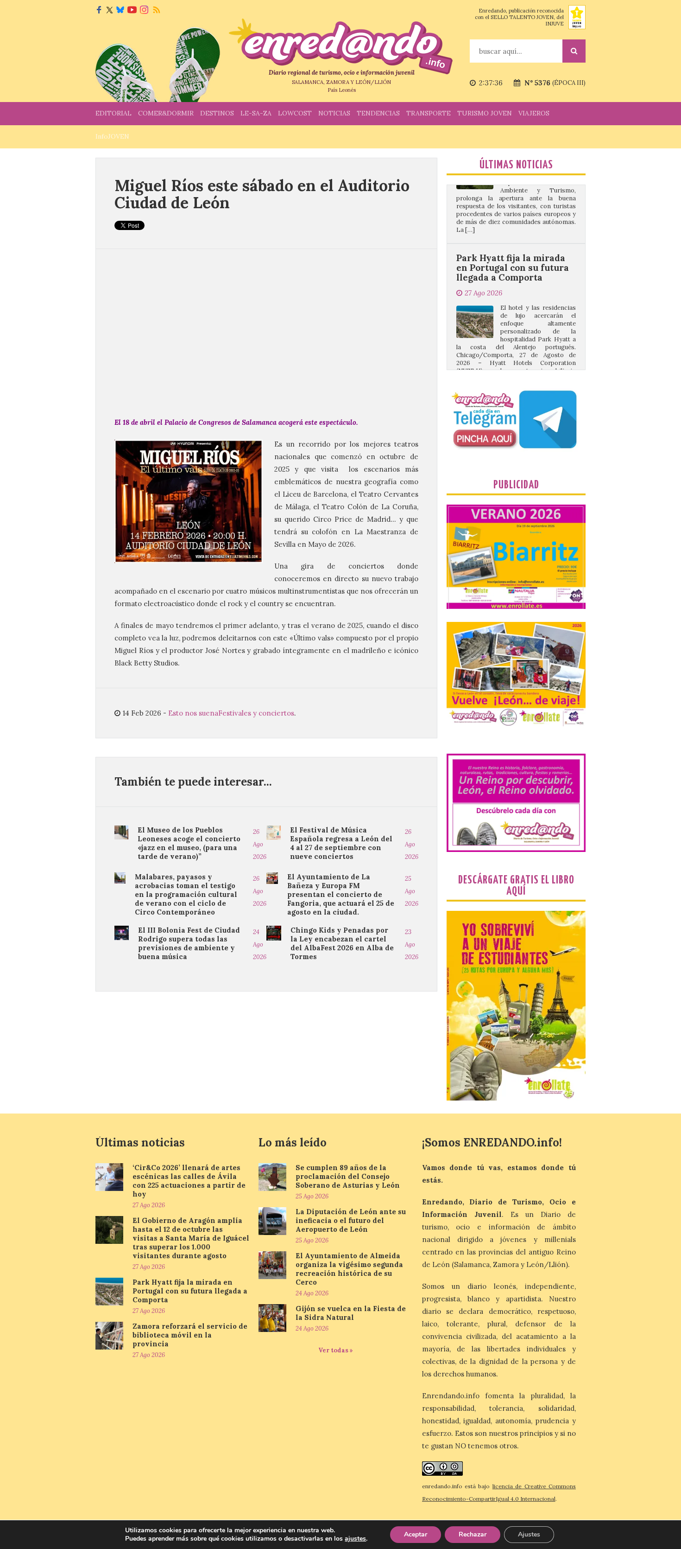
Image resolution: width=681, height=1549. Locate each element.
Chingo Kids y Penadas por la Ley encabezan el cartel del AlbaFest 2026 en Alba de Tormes (342, 943)
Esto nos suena (193, 713)
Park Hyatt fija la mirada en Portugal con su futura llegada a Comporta (512, 219)
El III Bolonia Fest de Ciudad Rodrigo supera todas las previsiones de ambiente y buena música (189, 943)
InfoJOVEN (112, 136)
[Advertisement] (266, 332)
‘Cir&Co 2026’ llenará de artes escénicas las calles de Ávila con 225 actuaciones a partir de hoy (189, 1180)
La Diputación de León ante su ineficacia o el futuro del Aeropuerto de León (351, 1220)
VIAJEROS (533, 113)
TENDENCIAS (378, 113)
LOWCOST (295, 113)
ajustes (355, 1539)
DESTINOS (217, 113)
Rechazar (472, 1534)
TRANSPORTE (428, 113)
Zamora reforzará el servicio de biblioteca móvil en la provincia (503, 368)
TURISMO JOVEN (484, 113)
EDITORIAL (113, 113)
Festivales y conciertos (256, 713)
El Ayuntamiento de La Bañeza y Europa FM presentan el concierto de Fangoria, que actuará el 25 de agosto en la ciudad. (340, 894)
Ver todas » (335, 1350)
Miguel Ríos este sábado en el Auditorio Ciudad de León (262, 193)
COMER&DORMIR (166, 113)
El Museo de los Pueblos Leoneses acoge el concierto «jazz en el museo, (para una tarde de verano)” (189, 843)
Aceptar (415, 1534)
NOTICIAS (334, 113)
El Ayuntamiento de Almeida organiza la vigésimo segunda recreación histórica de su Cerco (349, 1269)
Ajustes (529, 1534)
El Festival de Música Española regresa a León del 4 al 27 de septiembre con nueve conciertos (341, 843)
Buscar (574, 51)
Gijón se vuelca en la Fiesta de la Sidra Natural (351, 1313)
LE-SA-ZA (255, 113)
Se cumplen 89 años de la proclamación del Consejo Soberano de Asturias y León (348, 1176)
